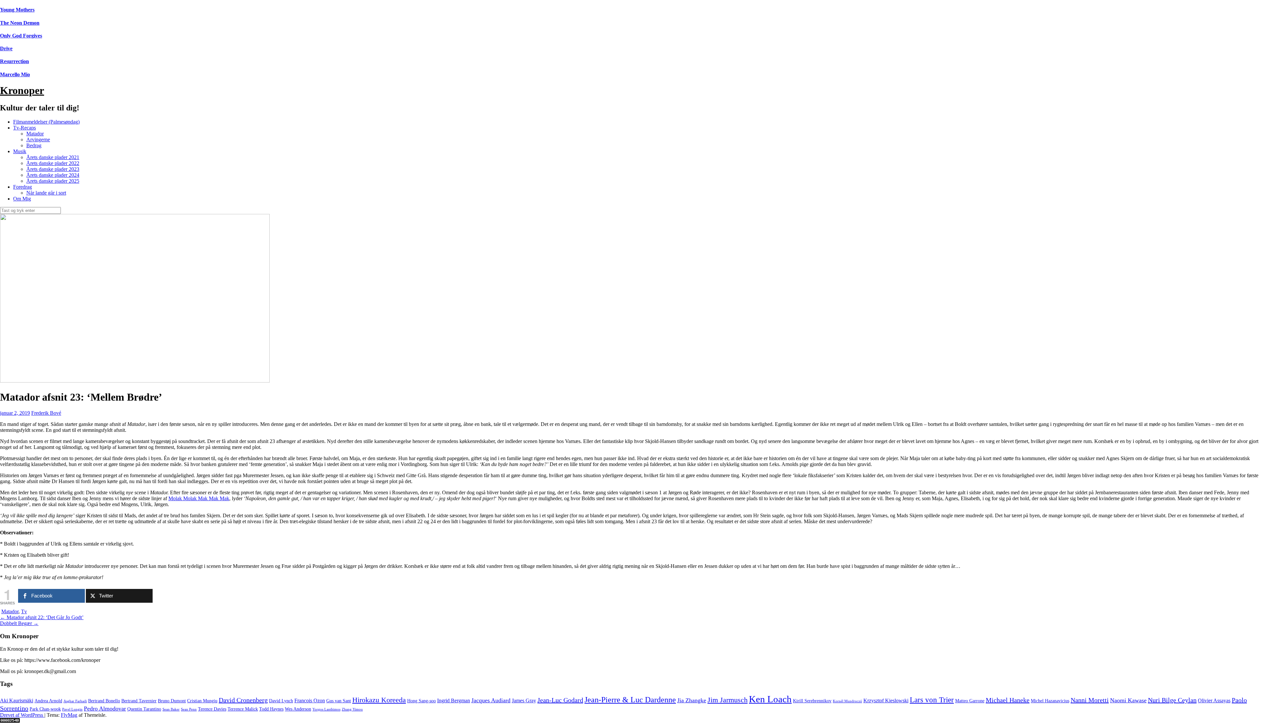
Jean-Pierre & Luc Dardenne (630, 699)
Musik (19, 151)
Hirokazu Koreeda (379, 700)
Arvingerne (38, 139)
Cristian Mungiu (202, 700)
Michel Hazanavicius (1050, 700)
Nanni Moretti (1090, 700)
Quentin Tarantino (144, 709)
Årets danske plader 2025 (52, 181)
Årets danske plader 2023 (52, 169)
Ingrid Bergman (453, 701)
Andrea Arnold (48, 700)
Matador (35, 133)
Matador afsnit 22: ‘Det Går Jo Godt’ (42, 617)
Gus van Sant (338, 700)
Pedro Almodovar (105, 708)
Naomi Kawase (1128, 700)
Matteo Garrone (969, 700)
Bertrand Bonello (104, 700)
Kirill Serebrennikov (812, 700)
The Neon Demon (19, 23)
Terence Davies (212, 709)
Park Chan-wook (45, 709)
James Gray (524, 701)
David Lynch (281, 700)
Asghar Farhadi (75, 701)
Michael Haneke (1007, 700)
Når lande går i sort (46, 193)
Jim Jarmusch (727, 700)
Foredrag (22, 187)
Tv (24, 611)
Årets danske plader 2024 (52, 175)
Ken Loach (770, 699)
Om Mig (22, 198)
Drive (6, 48)
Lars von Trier (932, 699)
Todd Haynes (271, 709)
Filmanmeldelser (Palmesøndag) (46, 122)
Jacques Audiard (490, 700)
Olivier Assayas (1214, 701)
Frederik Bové (46, 413)
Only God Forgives (21, 35)
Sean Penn (189, 709)
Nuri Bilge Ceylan (1172, 700)
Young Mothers (17, 9)
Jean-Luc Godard (560, 700)
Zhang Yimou (352, 709)
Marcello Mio (15, 74)
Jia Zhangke (691, 700)
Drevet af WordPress (22, 715)
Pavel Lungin (72, 709)
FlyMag (69, 715)
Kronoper (22, 90)
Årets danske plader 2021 (52, 157)
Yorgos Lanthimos (326, 709)
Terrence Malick (243, 709)
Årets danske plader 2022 (52, 163)
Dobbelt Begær (19, 623)
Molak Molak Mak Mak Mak (198, 498)
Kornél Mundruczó (847, 701)
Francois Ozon (309, 701)
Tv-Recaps (24, 127)
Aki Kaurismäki (16, 701)
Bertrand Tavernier (139, 700)
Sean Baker (171, 709)
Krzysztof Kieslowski (885, 701)
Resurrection (14, 61)
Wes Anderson (298, 709)
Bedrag (33, 145)
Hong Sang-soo (421, 700)
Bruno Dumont (172, 700)
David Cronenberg (243, 700)
